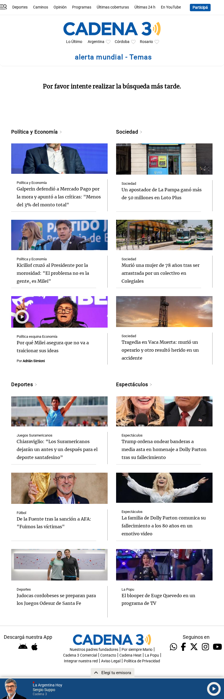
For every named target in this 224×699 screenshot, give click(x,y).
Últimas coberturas (113, 7)
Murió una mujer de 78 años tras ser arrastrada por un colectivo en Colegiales (160, 273)
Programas (81, 7)
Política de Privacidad (142, 661)
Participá (200, 7)
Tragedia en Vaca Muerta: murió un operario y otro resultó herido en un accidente (160, 350)
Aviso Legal (110, 661)
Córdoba (122, 41)
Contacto (108, 655)
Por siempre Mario (137, 649)
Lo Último (74, 41)
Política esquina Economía (37, 336)
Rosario (146, 41)
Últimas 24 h (144, 7)
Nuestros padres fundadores (94, 649)
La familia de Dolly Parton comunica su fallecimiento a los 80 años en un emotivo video (164, 525)
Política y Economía (35, 132)
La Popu (128, 589)
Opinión (60, 7)
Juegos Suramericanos (34, 435)
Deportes (20, 7)
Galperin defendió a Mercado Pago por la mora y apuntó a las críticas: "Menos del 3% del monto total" (59, 196)
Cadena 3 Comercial (80, 655)
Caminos (40, 7)
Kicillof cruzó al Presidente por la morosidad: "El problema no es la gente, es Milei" (53, 273)
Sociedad (128, 132)
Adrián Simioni (34, 361)
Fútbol (21, 513)
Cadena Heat (130, 655)
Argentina (96, 41)
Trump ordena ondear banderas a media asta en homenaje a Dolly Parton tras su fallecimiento (164, 449)
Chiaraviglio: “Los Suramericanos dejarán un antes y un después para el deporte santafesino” (57, 449)
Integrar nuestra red (81, 661)
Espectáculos (132, 384)
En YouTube (171, 7)
